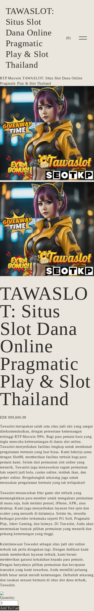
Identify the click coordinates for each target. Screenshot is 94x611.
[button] (9, 608)
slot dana (66, 580)
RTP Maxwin (10, 78)
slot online (72, 442)
